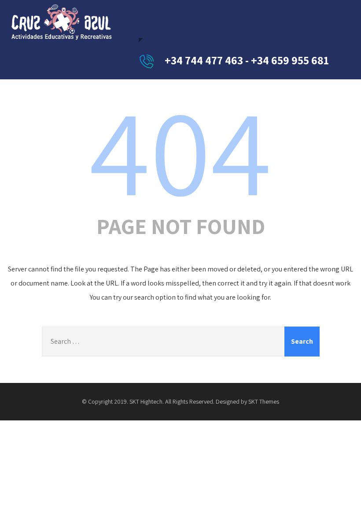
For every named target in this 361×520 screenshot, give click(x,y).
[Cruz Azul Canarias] (62, 22)
